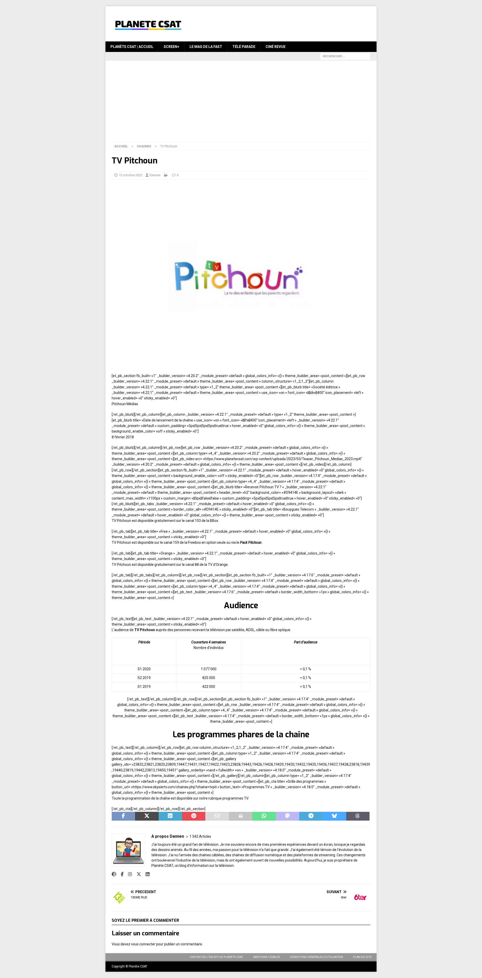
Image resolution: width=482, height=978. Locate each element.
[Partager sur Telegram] (311, 816)
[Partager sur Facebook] (123, 816)
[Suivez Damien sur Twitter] (137, 874)
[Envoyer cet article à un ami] (217, 816)
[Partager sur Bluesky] (334, 816)
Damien (155, 175)
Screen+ (171, 47)
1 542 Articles (200, 836)
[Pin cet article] (193, 816)
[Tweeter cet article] (146, 816)
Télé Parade (243, 47)
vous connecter (143, 944)
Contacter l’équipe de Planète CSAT (216, 957)
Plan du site (362, 957)
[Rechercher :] (345, 56)
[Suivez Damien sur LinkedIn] (146, 874)
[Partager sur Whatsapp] (264, 816)
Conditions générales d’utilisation (316, 957)
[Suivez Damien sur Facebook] (120, 874)
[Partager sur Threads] (358, 816)
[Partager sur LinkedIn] (170, 816)
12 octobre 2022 (130, 175)
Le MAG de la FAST (206, 47)
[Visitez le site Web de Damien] (114, 874)
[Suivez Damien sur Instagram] (128, 874)
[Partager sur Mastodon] (287, 816)
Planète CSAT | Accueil (131, 47)
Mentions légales (266, 957)
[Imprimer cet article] (240, 816)
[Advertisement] (241, 105)
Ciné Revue (275, 47)
